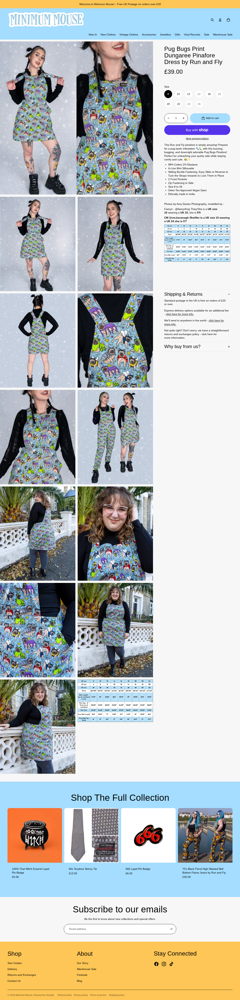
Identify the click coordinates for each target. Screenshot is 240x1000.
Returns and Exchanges (22, 974)
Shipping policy (116, 995)
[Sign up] (171, 929)
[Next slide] (56, 835)
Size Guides (15, 963)
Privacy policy (81, 995)
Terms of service (98, 995)
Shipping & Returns (183, 294)
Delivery (12, 969)
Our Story (82, 963)
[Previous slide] (13, 835)
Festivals (82, 974)
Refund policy (65, 995)
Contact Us (14, 980)
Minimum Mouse (24, 995)
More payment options (197, 138)
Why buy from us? (182, 346)
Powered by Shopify (44, 995)
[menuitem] (93, 35)
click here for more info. (180, 314)
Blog (79, 980)
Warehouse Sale (86, 969)
